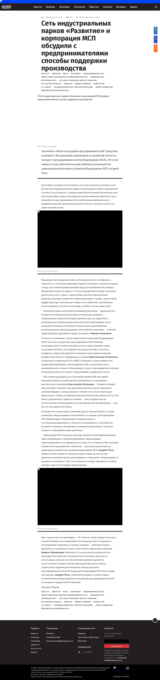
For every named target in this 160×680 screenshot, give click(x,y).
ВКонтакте (82, 641)
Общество (94, 7)
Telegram (82, 634)
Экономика (64, 7)
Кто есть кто (36, 648)
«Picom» (125, 677)
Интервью (121, 7)
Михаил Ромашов (83, 84)
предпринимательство (93, 74)
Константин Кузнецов (51, 84)
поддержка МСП (97, 77)
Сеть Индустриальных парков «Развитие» (78, 80)
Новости (38, 7)
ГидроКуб (68, 84)
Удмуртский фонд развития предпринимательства (64, 77)
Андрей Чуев (98, 84)
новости (45, 74)
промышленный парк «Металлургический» (73, 87)
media (65, 74)
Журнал (133, 7)
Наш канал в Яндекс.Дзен (88, 637)
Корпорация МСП (48, 80)
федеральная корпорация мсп (55, 90)
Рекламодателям (53, 637)
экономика (76, 74)
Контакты (107, 7)
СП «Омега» (46, 87)
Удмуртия (56, 74)
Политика (50, 7)
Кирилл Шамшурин (104, 87)
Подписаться (116, 646)
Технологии (79, 7)
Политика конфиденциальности (59, 641)
